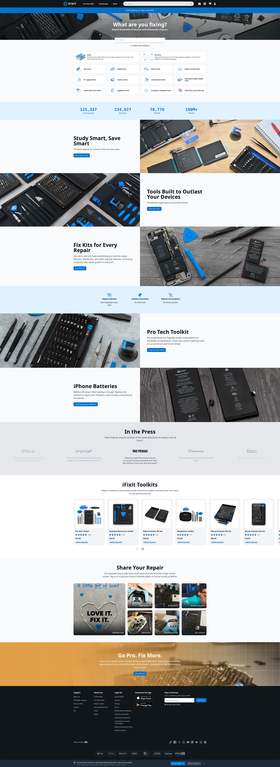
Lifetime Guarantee (122, 714)
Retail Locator (99, 704)
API (75, 711)
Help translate (79, 742)
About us (77, 697)
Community (98, 697)
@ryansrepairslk (171, 632)
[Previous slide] (137, 549)
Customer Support (80, 700)
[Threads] (201, 742)
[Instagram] (183, 742)
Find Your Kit (80, 268)
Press (96, 711)
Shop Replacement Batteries (85, 404)
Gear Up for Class (81, 155)
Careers (76, 707)
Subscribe (201, 700)
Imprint (117, 700)
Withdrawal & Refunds (123, 711)
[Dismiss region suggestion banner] (204, 763)
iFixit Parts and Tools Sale (194, 90)
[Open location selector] (205, 4)
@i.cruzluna (173, 605)
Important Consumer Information (122, 722)
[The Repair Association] (205, 742)
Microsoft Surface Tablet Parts (194, 80)
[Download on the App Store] (144, 697)
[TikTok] (170, 742)
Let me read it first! (173, 704)
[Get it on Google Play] (144, 704)
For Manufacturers (101, 707)
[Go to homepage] (70, 4)
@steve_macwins (198, 605)
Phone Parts (155, 69)
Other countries (194, 763)
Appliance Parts (123, 90)
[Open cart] (210, 4)
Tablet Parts (121, 69)
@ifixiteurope (118, 632)
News (96, 714)
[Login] (215, 3)
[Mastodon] (192, 742)
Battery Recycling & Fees (124, 727)
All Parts (158, 55)
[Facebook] (175, 742)
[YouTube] (188, 742)
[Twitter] (179, 742)
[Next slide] (143, 549)
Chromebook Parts (158, 80)
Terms (117, 707)
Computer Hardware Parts (161, 90)
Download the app (143, 692)
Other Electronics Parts (92, 90)
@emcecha (146, 632)
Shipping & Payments (122, 718)
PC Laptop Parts (90, 80)
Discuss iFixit (78, 704)
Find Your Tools (154, 209)
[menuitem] (88, 3)
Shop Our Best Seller (156, 350)
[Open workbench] (199, 4)
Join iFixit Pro (140, 673)
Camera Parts (122, 80)
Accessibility (119, 697)
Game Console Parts (192, 69)
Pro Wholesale (99, 700)
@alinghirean (145, 605)
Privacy (117, 704)
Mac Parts (87, 69)
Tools (89, 55)
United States (177, 763)
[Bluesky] (196, 742)
